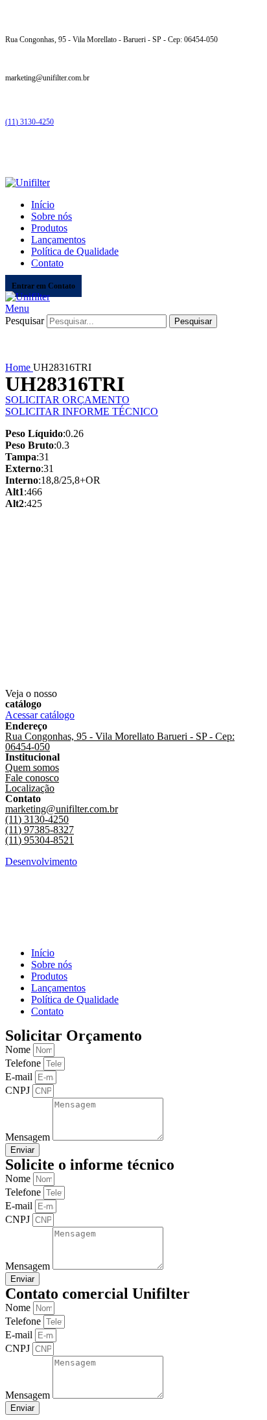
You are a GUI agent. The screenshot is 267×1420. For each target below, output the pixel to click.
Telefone (24, 1063)
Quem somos (32, 767)
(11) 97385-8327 (39, 829)
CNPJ (18, 1090)
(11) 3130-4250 (29, 121)
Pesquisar (24, 320)
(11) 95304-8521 (39, 840)
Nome (19, 1049)
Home (19, 367)
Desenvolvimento (41, 861)
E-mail (20, 1076)
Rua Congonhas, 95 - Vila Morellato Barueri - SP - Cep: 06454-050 (120, 741)
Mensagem (28, 1136)
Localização (29, 788)
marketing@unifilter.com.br (61, 808)
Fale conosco (32, 777)
